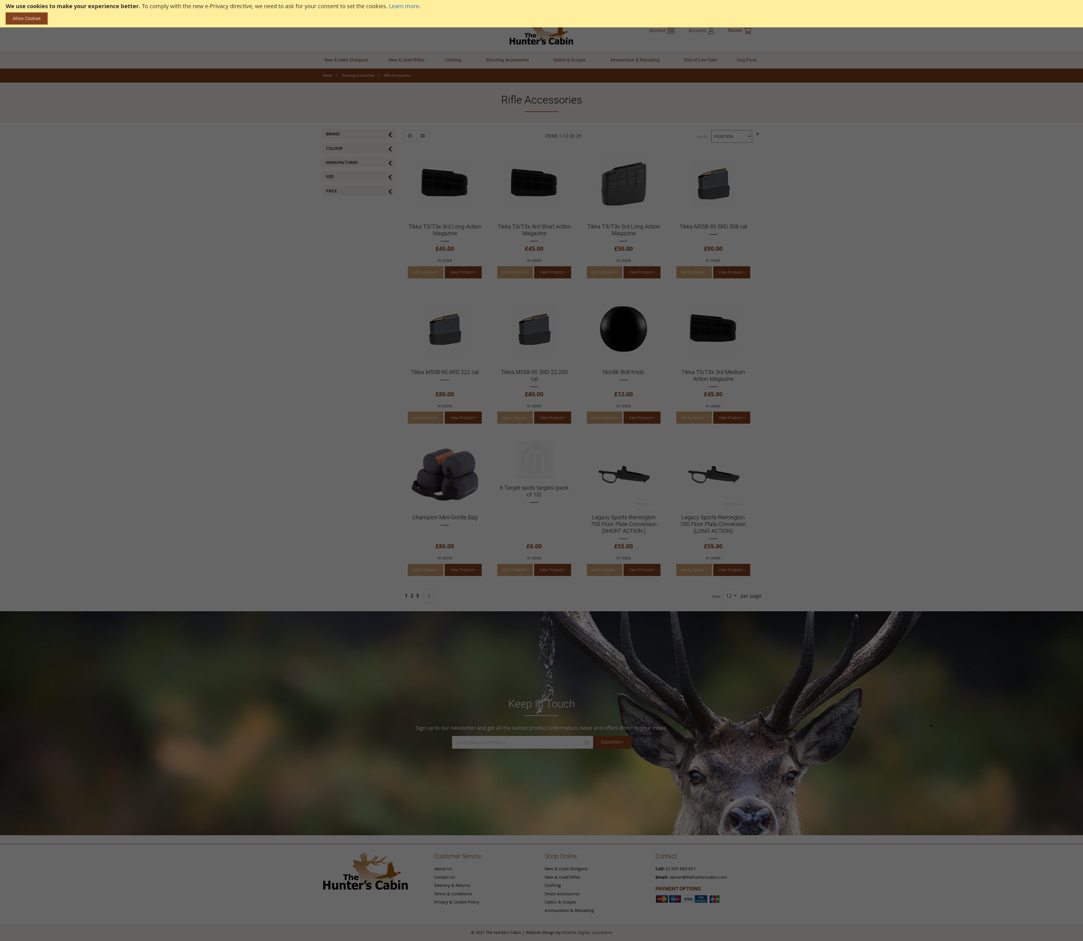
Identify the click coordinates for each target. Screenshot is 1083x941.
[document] (541, 14)
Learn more (404, 6)
